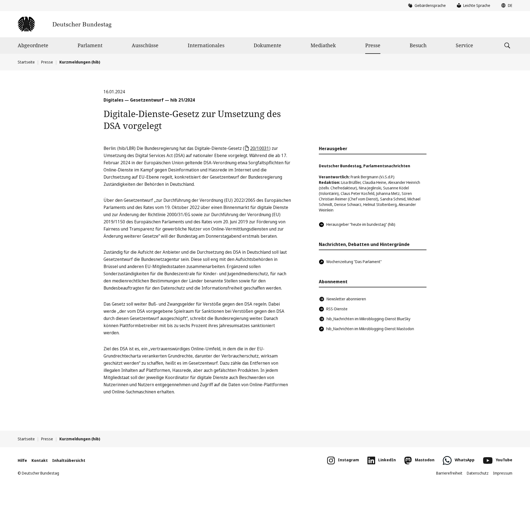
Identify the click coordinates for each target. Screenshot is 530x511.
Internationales (206, 45)
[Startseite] (64, 24)
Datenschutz (478, 473)
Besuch (418, 45)
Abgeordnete (33, 45)
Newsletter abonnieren (346, 298)
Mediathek (323, 45)
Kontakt (39, 460)
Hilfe (22, 460)
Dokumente (267, 45)
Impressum (502, 473)
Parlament (90, 45)
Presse (372, 45)
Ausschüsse (145, 45)
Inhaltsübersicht (68, 460)
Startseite (26, 62)
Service (464, 45)
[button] (505, 5)
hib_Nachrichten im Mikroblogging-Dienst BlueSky (368, 318)
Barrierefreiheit (449, 473)
